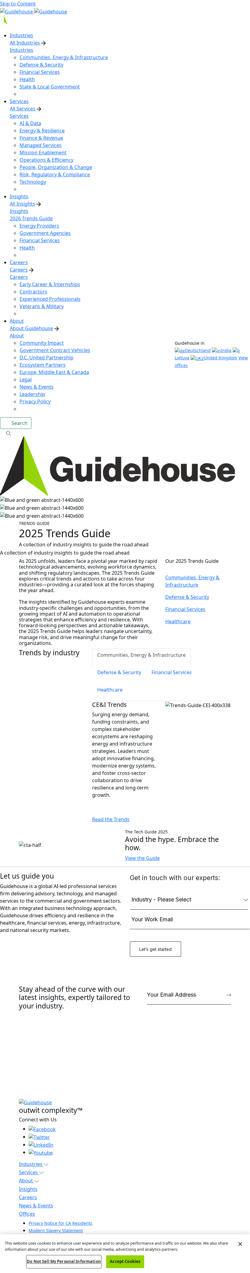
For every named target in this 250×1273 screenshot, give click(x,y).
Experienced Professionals (50, 299)
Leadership (32, 394)
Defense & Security (41, 64)
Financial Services (40, 72)
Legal (26, 379)
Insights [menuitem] (19, 196)
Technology (33, 181)
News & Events (37, 386)
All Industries (25, 42)
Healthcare (178, 621)
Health (27, 79)
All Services (22, 108)
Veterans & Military (42, 306)
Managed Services (41, 145)
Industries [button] (31, 1164)
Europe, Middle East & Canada (54, 372)
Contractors (33, 291)
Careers (19, 269)
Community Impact (42, 343)
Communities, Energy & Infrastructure (64, 57)
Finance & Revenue (41, 138)
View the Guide (142, 858)
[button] (125, 432)
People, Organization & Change (56, 167)
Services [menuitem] (19, 101)
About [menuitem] (17, 321)
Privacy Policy (35, 401)
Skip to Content (18, 3)
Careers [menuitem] (19, 262)
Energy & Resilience (42, 130)
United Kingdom (220, 358)
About (17, 335)
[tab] (141, 657)
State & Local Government (50, 86)
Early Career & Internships (50, 284)
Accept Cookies (125, 1261)
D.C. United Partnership (46, 357)
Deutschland (198, 350)
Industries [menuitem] (21, 35)
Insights (19, 211)
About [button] (26, 1180)
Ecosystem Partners (43, 364)
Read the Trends (111, 819)
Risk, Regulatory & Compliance (55, 174)
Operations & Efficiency (46, 159)
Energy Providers (39, 225)
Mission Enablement (43, 152)
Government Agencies (45, 233)
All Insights (22, 203)
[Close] (240, 1244)
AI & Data (30, 123)
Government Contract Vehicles (55, 350)
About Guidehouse (31, 328)
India (226, 350)
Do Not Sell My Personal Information (64, 1261)
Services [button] (29, 1172)
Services (19, 116)
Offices (27, 1213)
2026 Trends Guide (31, 218)
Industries (21, 50)
